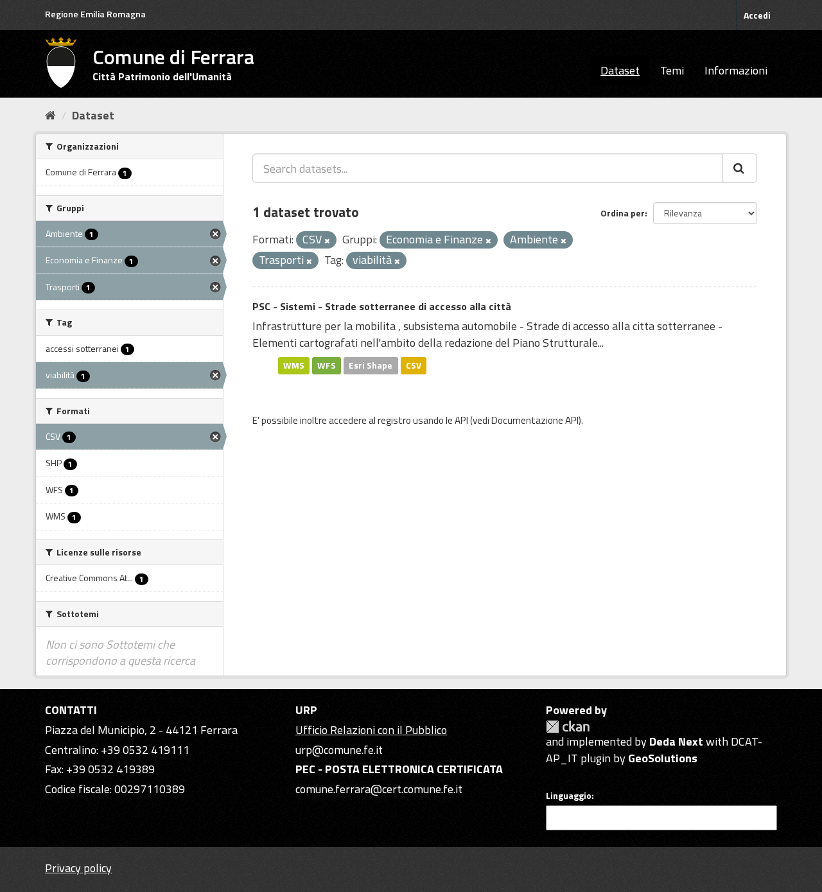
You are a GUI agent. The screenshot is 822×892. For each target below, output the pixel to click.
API (461, 420)
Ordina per (622, 213)
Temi (672, 70)
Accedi (757, 15)
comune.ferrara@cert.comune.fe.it (378, 789)
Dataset (620, 70)
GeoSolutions (662, 758)
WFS (326, 365)
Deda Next (676, 741)
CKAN (568, 726)
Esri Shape (370, 365)
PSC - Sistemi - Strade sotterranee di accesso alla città (381, 306)
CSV (413, 365)
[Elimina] (327, 241)
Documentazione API (535, 420)
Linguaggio (568, 795)
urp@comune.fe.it (339, 749)
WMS (293, 365)
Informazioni (735, 70)
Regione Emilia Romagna (95, 14)
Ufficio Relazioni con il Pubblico (371, 730)
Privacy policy (78, 868)
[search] (739, 168)
